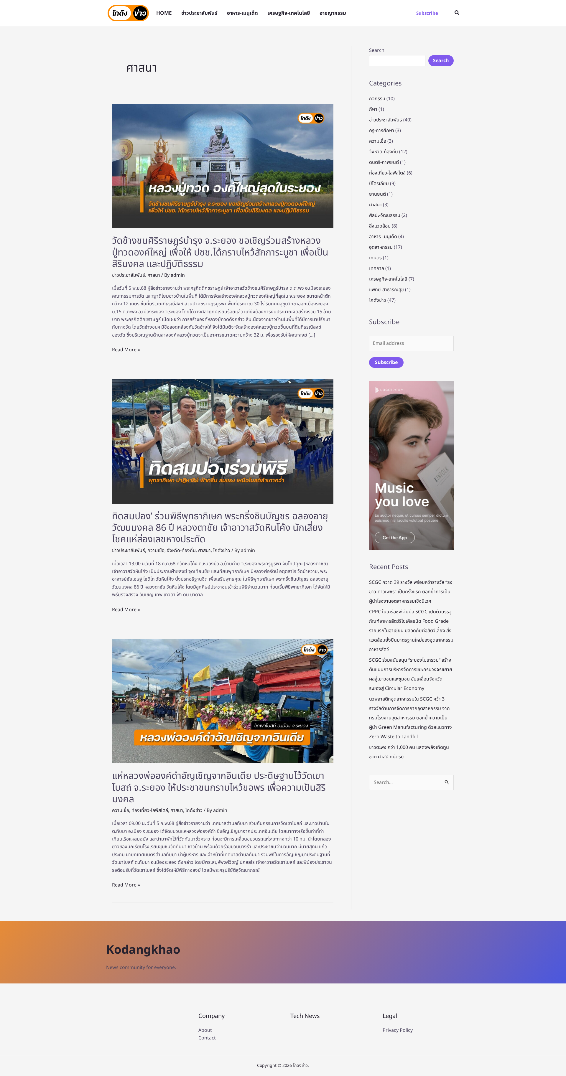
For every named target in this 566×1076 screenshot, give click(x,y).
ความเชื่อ (155, 550)
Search (376, 50)
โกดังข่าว (221, 550)
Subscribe (386, 362)
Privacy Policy (398, 1030)
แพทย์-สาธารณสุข (386, 289)
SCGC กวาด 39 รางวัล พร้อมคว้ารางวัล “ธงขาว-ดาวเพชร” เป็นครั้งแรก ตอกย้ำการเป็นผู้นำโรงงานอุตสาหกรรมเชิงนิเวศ (411, 592)
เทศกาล (376, 268)
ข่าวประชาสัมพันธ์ (128, 275)
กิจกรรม (377, 98)
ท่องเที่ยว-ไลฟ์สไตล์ (149, 810)
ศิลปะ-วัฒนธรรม (384, 215)
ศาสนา (153, 275)
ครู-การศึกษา (381, 130)
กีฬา (373, 109)
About (205, 1030)
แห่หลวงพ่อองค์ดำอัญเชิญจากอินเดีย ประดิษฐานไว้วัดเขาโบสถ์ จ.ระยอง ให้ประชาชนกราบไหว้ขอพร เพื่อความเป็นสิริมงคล (219, 787)
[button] (427, 13)
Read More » (126, 349)
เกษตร (375, 257)
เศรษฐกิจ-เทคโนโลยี (388, 279)
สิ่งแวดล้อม (380, 226)
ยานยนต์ (377, 194)
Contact (207, 1038)
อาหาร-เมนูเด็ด (383, 236)
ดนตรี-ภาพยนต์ (384, 162)
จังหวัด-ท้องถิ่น (181, 550)
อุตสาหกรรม (381, 247)
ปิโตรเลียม (379, 183)
